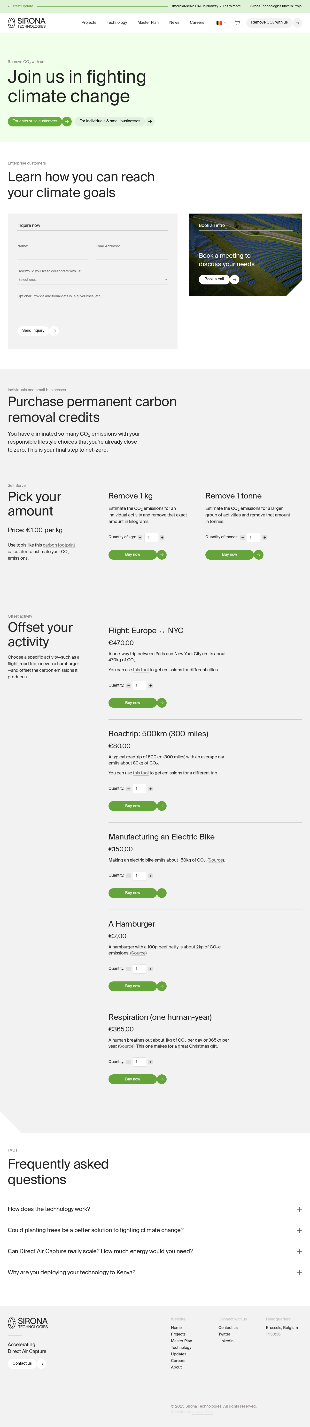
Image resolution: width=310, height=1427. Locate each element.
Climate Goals (183, 1381)
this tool (141, 670)
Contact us (22, 1364)
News (174, 23)
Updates (178, 1354)
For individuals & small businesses (109, 121)
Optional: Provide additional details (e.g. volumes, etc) (59, 296)
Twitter (224, 1334)
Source (216, 860)
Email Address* (108, 246)
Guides (177, 1374)
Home (176, 1328)
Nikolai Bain (202, 1412)
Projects (89, 23)
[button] (221, 23)
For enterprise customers (35, 121)
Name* (22, 246)
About (176, 1367)
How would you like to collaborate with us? (49, 271)
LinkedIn (225, 1341)
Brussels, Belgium (282, 1328)
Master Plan (148, 23)
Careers (197, 23)
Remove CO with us (269, 23)
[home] (27, 22)
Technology (117, 23)
